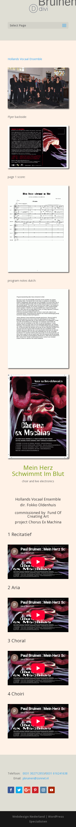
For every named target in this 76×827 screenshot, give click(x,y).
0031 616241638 (56, 773)
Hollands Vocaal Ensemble (25, 59)
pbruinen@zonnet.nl (36, 778)
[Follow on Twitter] (19, 790)
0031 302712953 (34, 773)
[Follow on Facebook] (11, 790)
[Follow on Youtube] (51, 790)
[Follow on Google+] (27, 790)
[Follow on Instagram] (43, 790)
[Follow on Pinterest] (35, 790)
